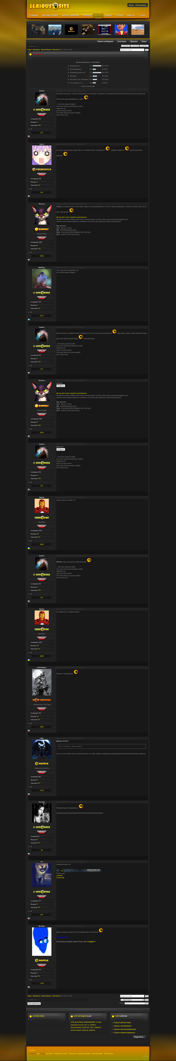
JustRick (93, 1025)
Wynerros (42, 204)
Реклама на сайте (60, 1054)
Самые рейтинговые (122, 1022)
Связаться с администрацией (79, 1054)
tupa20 (78, 1030)
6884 (42, 544)
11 (86, 667)
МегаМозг (42, 926)
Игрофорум (36, 49)
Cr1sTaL (99, 1022)
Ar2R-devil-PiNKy (77, 1022)
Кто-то (86, 1025)
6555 (42, 256)
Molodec (41, 497)
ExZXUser (85, 1027)
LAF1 (92, 1027)
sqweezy (85, 1030)
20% (39, 125)
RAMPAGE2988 (89, 1022)
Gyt (42, 861)
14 (86, 861)
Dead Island (55, 49)
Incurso (80, 1025)
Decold (73, 1030)
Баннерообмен (97, 1054)
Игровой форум (46, 49)
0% (39, 185)
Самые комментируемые (124, 1032)
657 (41, 915)
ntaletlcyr (92, 1030)
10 (83, 609)
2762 (42, 790)
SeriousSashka (76, 1027)
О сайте (32, 1050)
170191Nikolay (42, 667)
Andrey (41, 144)
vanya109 (74, 1025)
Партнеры (49, 1054)
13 (86, 802)
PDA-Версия (108, 1054)
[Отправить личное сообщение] (31, 129)
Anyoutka (42, 802)
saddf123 (97, 1027)
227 (41, 133)
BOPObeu (42, 267)
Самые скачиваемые (122, 1026)
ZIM (38, 1054)
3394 (42, 727)
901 (41, 192)
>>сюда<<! (91, 942)
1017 (42, 316)
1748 (42, 983)
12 (83, 738)
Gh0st (42, 738)
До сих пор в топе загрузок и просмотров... (71, 217)
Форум (29, 49)
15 (83, 926)
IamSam (41, 91)
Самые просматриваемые (125, 1029)
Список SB (60, 878)
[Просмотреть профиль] (29, 129)
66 (42, 850)
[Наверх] (145, 1057)
